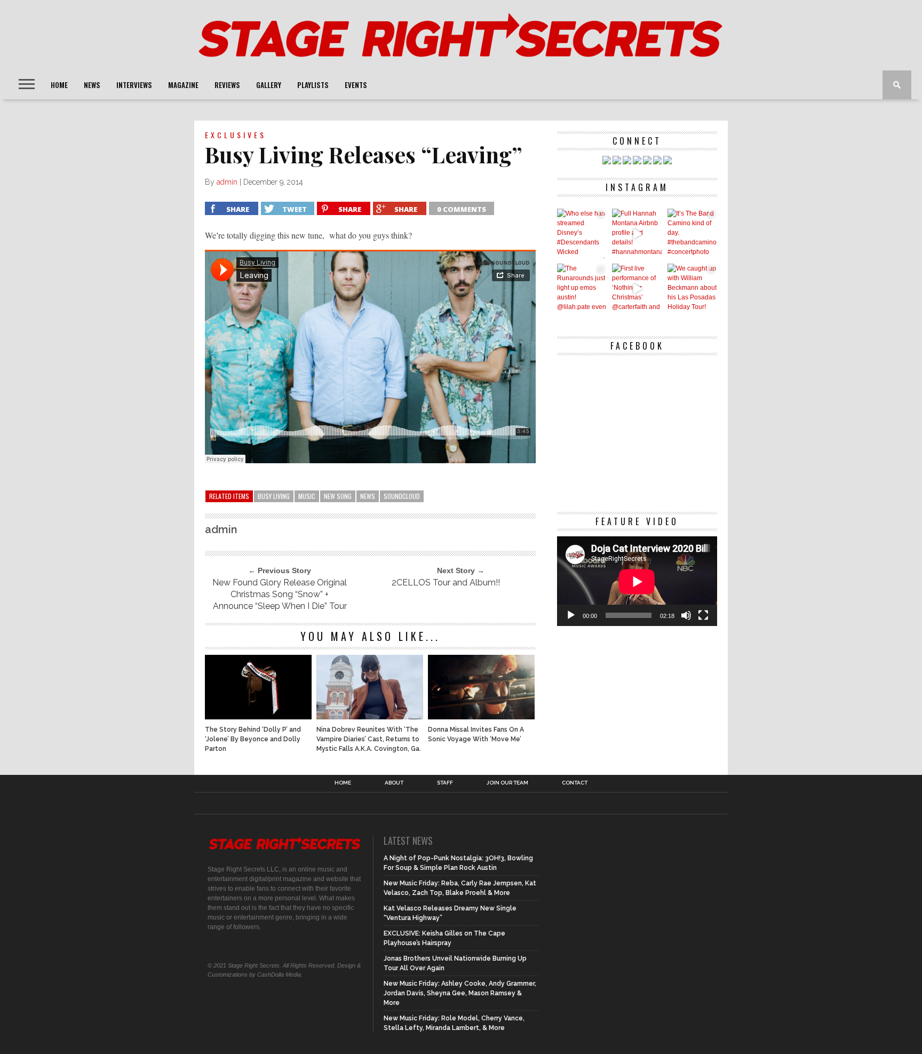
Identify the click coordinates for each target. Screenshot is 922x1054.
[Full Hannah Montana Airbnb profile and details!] (637, 233)
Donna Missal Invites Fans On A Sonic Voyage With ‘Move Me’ (476, 734)
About (394, 783)
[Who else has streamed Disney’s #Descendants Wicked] (582, 233)
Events (356, 85)
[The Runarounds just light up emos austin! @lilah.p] (582, 288)
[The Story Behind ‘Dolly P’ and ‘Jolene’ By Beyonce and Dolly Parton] (258, 716)
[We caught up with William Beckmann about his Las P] (692, 288)
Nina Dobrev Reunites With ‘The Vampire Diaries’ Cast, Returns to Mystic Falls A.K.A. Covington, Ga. (368, 739)
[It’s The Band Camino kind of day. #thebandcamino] (692, 233)
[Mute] (686, 615)
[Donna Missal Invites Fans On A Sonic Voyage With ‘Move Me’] (481, 716)
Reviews (227, 85)
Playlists (313, 85)
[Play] (571, 615)
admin (227, 182)
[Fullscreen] (703, 615)
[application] (637, 581)
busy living (274, 496)
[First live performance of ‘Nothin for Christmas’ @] (637, 288)
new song (338, 496)
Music (306, 496)
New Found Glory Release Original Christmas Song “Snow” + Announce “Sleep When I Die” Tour (279, 594)
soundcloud (402, 496)
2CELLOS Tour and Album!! (446, 582)
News (92, 85)
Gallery (268, 85)
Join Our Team (507, 783)
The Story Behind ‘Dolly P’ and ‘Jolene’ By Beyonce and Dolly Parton (253, 739)
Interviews (134, 85)
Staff (445, 783)
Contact (574, 783)
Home (59, 85)
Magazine (183, 85)
